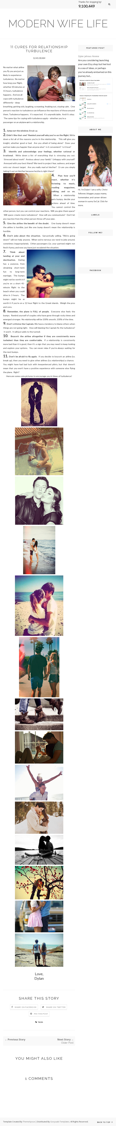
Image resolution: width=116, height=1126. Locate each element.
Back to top (104, 1122)
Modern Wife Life (58, 23)
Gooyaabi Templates (59, 1121)
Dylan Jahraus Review (88, 56)
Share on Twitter (56, 1007)
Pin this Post (41, 1014)
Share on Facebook (26, 1007)
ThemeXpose (29, 1121)
